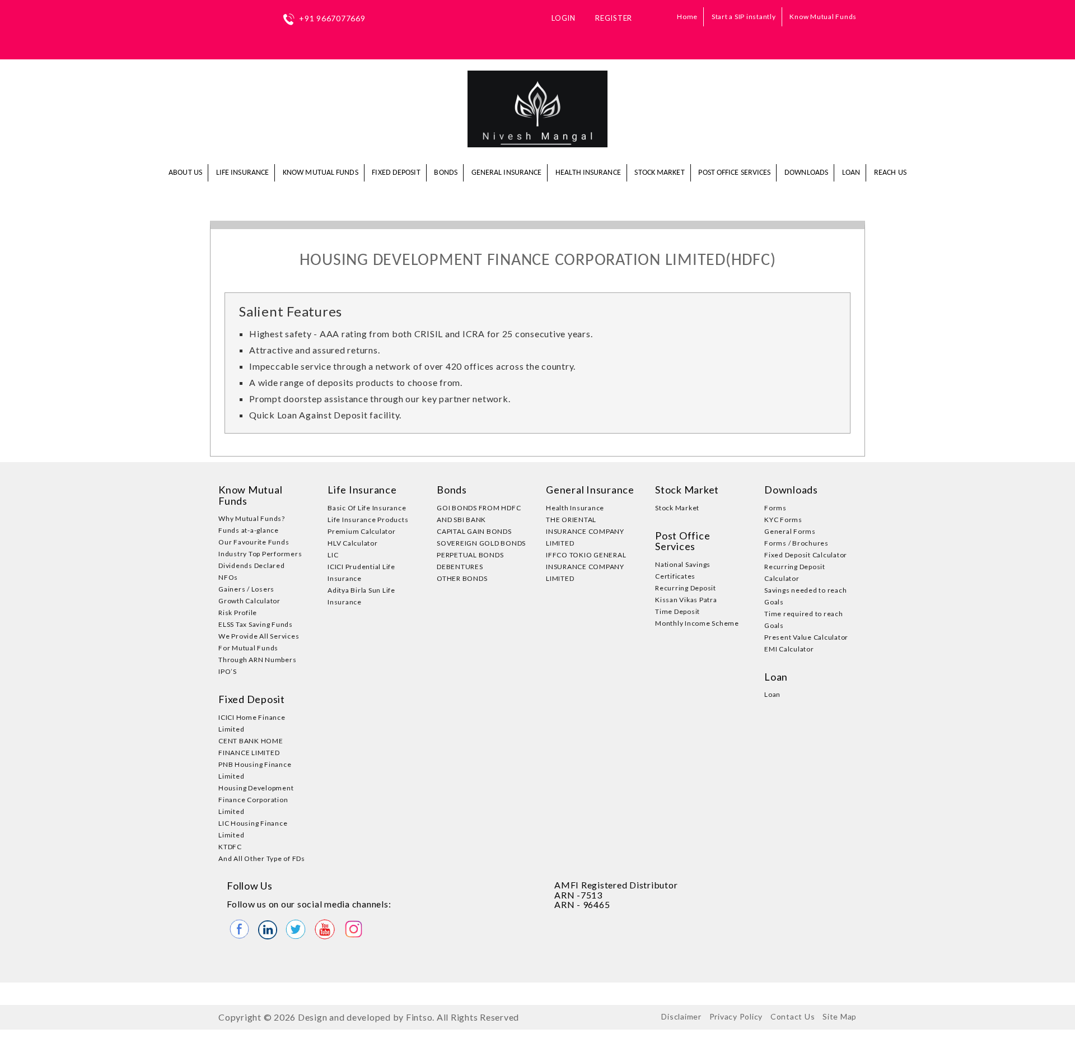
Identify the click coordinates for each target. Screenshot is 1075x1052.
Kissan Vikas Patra (686, 599)
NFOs (228, 577)
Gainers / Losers (246, 589)
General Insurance (506, 173)
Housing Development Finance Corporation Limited (255, 800)
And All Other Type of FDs (261, 858)
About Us (185, 173)
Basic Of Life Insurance (367, 508)
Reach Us (890, 173)
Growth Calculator (249, 601)
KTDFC (230, 846)
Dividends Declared (251, 565)
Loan (851, 173)
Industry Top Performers (260, 554)
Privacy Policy (736, 1016)
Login (563, 17)
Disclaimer (681, 1016)
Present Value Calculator (806, 637)
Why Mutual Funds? (251, 518)
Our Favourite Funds (253, 542)
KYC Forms (783, 519)
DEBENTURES (460, 566)
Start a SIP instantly (744, 16)
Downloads (806, 173)
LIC (333, 555)
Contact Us (792, 1016)
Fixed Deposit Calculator (805, 555)
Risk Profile (237, 612)
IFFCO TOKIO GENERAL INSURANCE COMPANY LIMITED (586, 567)
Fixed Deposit (396, 173)
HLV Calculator (353, 543)
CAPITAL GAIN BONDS (474, 531)
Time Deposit (677, 611)
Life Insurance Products (368, 519)
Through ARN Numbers (257, 659)
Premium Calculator (362, 531)
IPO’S (227, 671)
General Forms (790, 531)
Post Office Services (734, 173)
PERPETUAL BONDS (470, 555)
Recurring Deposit (685, 588)
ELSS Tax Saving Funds (255, 624)
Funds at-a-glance (248, 530)
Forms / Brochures (796, 543)
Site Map (839, 1016)
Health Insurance (588, 173)
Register (613, 17)
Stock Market (659, 173)
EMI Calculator (789, 649)
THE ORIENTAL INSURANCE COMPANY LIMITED (585, 531)
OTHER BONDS (462, 578)
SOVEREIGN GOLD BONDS (481, 543)
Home (687, 16)
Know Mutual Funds (823, 16)
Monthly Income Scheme (697, 623)
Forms (775, 508)
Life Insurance (242, 173)
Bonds (445, 173)
